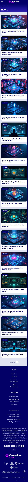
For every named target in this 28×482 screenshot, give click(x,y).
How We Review (14, 379)
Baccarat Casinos (14, 396)
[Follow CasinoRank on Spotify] (19, 446)
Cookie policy (16, 479)
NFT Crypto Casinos (14, 416)
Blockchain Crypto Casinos (14, 414)
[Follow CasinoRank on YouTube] (15, 446)
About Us (14, 374)
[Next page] (17, 362)
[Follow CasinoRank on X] (12, 446)
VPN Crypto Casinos (14, 422)
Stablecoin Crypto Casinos (14, 419)
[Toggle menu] (2, 1)
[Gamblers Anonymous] (12, 463)
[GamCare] (19, 463)
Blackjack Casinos (14, 399)
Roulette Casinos (14, 402)
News (14, 384)
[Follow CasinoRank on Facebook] (5, 446)
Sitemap (23, 479)
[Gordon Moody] (14, 467)
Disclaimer (23, 477)
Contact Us (14, 376)
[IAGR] (6, 463)
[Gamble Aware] (12, 471)
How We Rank (14, 381)
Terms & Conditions (7, 479)
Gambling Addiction (6, 477)
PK (13, 449)
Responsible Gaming (16, 477)
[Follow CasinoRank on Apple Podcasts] (22, 446)
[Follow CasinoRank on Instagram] (8, 446)
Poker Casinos (14, 404)
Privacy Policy (14, 387)
